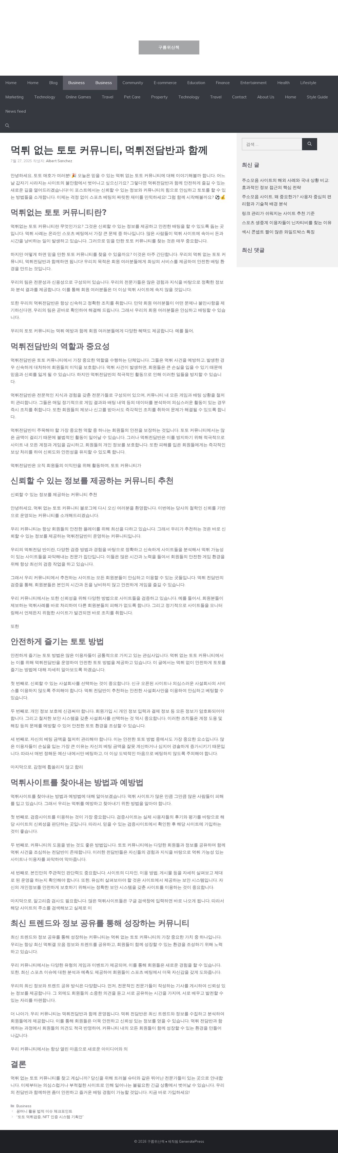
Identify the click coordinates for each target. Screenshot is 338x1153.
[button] (7, 126)
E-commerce (165, 82)
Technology (44, 96)
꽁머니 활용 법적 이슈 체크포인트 (44, 1111)
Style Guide (317, 96)
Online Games (78, 96)
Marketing (14, 96)
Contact (239, 96)
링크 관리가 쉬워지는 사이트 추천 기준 (278, 213)
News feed (15, 111)
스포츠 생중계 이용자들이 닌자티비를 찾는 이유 (287, 222)
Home (11, 82)
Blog (53, 82)
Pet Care (132, 96)
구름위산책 (169, 28)
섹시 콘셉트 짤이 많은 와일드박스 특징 (278, 231)
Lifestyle (308, 82)
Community (133, 82)
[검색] (309, 144)
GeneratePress (191, 1141)
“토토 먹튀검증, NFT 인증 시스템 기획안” (50, 1116)
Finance (223, 82)
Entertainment (253, 82)
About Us (265, 96)
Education (196, 82)
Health (283, 82)
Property (159, 96)
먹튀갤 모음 (54, 944)
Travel (107, 96)
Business (76, 82)
